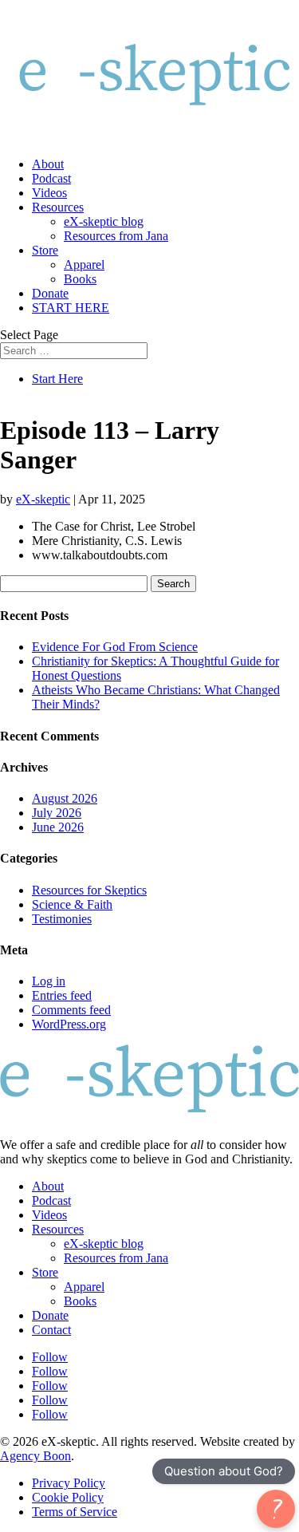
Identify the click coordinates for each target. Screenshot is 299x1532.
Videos (49, 192)
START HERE (70, 307)
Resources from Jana (116, 236)
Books (80, 279)
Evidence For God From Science (115, 646)
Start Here (57, 378)
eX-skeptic (43, 499)
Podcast (51, 178)
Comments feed (71, 1010)
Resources (58, 207)
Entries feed (62, 995)
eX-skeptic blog (104, 221)
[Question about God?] (276, 1509)
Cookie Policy (68, 1497)
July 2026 (56, 812)
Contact (51, 1330)
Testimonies (62, 919)
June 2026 (58, 827)
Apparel (84, 264)
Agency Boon (35, 1456)
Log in (48, 981)
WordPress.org (69, 1024)
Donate (50, 293)
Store (45, 250)
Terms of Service (74, 1511)
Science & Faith (72, 904)
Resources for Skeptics (89, 890)
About (48, 164)
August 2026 (64, 798)
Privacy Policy (68, 1483)
